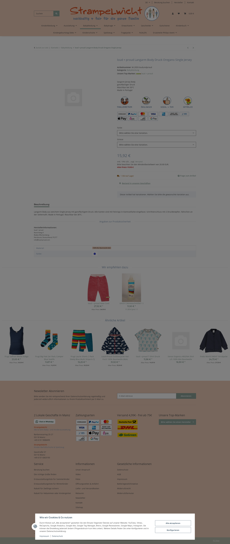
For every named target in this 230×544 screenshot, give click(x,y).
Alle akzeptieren (173, 523)
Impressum (44, 536)
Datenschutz (57, 536)
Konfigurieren (173, 530)
